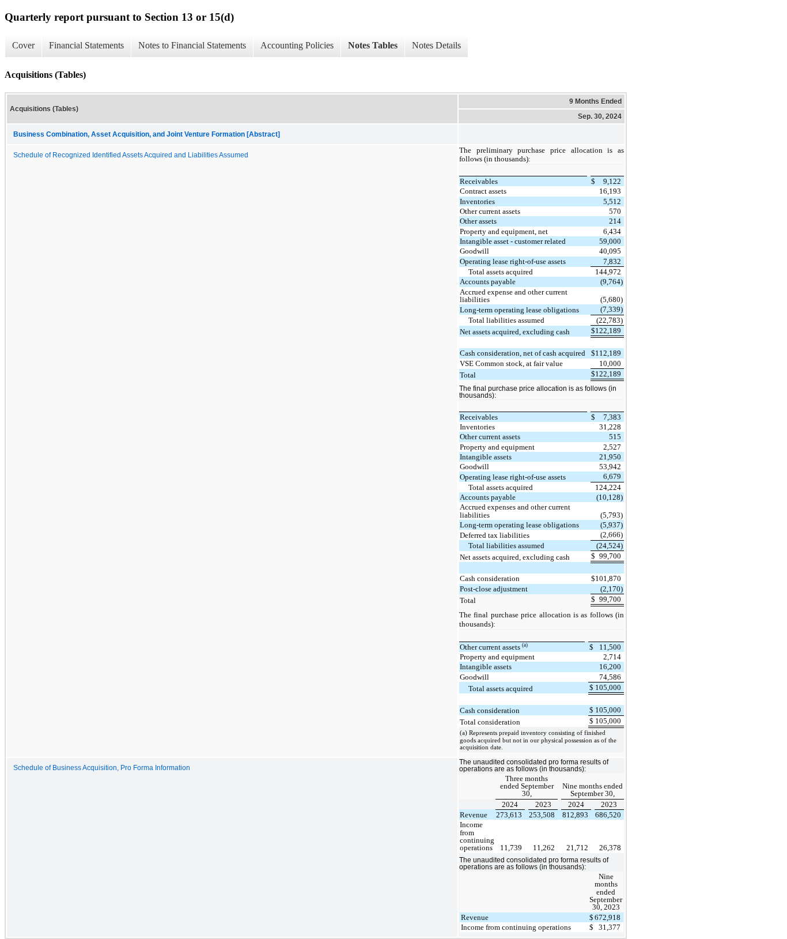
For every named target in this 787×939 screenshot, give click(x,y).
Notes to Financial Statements (192, 45)
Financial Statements (86, 45)
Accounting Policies (297, 45)
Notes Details (436, 45)
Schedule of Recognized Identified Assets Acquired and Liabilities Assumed (130, 155)
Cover (23, 45)
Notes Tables (373, 45)
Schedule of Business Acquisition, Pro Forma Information (101, 767)
